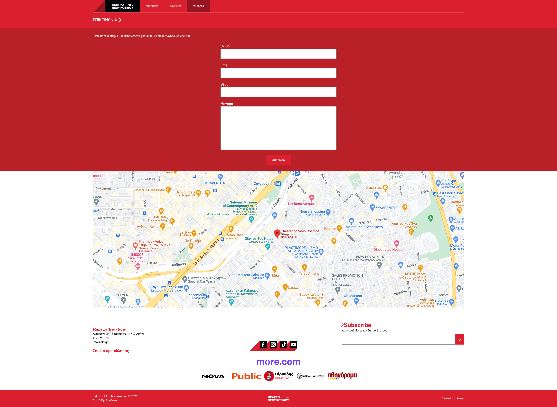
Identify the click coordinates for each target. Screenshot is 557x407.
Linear (459, 398)
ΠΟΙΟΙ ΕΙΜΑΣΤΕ (152, 6)
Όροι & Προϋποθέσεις (105, 400)
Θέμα (224, 85)
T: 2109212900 (101, 338)
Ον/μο (225, 46)
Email (224, 65)
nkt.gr (97, 396)
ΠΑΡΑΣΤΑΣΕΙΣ (175, 6)
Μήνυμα (226, 104)
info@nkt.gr (100, 342)
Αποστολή (278, 160)
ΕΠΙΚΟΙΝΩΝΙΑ (198, 6)
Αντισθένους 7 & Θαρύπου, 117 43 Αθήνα (118, 334)
